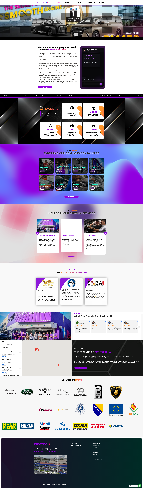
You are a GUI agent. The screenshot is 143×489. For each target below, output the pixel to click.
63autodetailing (96, 453)
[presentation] (37, 233)
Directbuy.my (96, 450)
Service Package (90, 2)
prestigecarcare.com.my (89, 58)
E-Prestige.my (96, 455)
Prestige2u (95, 448)
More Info (42, 171)
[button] (68, 256)
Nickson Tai (129, 322)
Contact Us (101, 2)
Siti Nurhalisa (98, 322)
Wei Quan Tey (82, 322)
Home (58, 2)
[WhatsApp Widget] (139, 485)
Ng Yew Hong (114, 322)
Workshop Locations (97, 79)
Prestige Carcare (96, 446)
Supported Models (88, 79)
